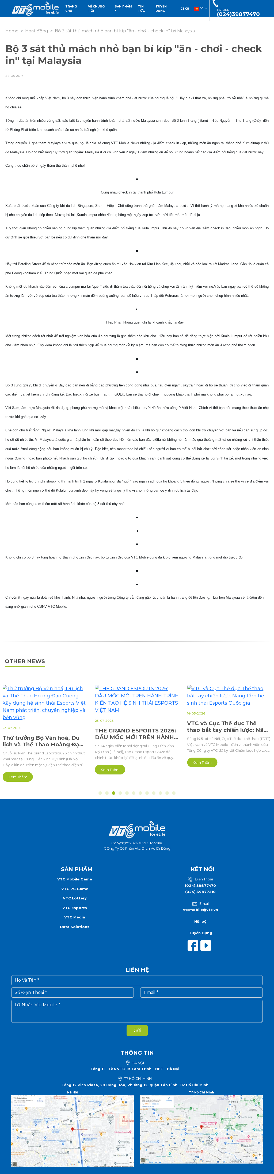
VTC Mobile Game (74, 879)
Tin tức (141, 9)
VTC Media (74, 917)
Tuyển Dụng (200, 933)
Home (11, 30)
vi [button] (202, 8)
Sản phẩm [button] (123, 6)
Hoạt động (36, 30)
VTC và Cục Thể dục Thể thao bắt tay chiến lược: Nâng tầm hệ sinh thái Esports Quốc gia (229, 727)
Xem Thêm (17, 777)
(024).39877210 (200, 892)
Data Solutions (74, 927)
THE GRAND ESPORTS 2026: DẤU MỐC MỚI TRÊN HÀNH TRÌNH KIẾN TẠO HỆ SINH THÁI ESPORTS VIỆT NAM (135, 734)
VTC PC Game (74, 889)
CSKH (184, 8)
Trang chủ (71, 9)
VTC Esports (74, 908)
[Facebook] (194, 945)
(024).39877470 (200, 885)
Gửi (137, 1030)
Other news (25, 661)
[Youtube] (206, 945)
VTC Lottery (75, 898)
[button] (100, 793)
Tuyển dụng (161, 9)
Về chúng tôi (96, 9)
